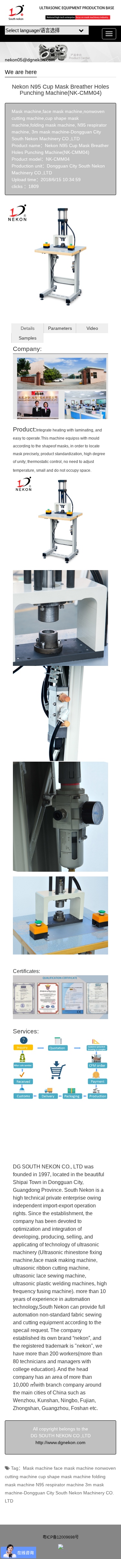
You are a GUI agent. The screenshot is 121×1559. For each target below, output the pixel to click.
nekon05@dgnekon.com (30, 59)
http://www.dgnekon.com (60, 1442)
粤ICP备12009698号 (61, 1537)
